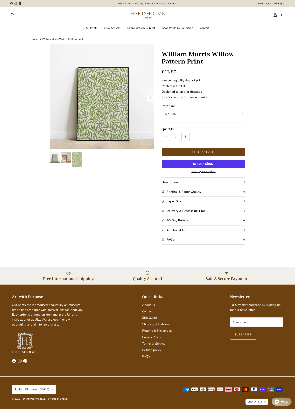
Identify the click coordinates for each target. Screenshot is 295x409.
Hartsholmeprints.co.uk (33, 398)
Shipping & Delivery (156, 324)
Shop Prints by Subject (141, 28)
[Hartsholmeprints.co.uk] (147, 15)
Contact (204, 28)
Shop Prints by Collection (177, 28)
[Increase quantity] (185, 137)
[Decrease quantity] (166, 137)
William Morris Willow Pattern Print (62, 39)
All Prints (91, 28)
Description (170, 182)
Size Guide (149, 318)
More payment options (204, 171)
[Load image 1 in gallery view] (102, 96)
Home (34, 39)
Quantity (168, 129)
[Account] (274, 15)
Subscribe (243, 334)
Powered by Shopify (57, 398)
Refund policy (151, 350)
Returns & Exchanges (157, 331)
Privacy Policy (151, 337)
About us (148, 305)
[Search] (12, 15)
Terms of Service (153, 344)
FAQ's (146, 356)
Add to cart (203, 152)
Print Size (168, 106)
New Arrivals (112, 28)
